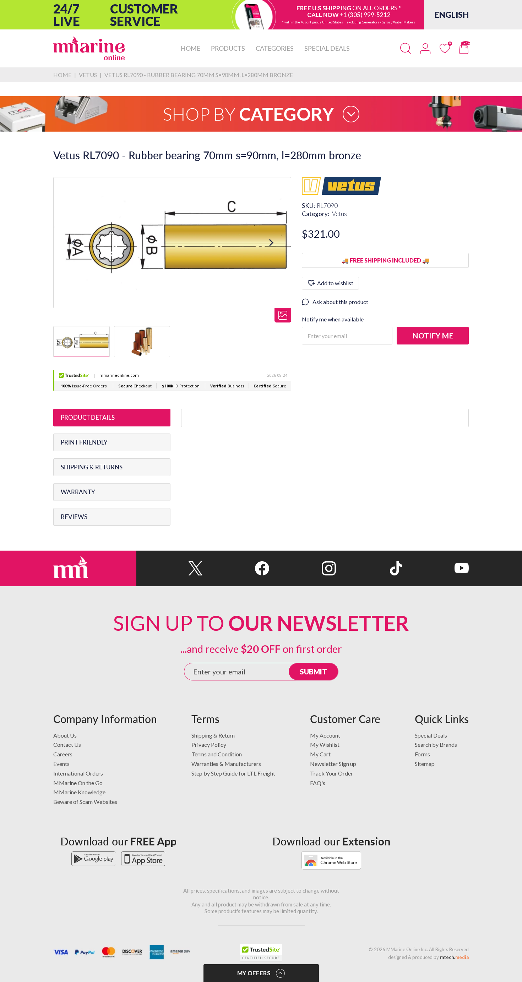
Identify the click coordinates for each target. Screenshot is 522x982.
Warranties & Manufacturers (226, 763)
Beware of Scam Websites (85, 801)
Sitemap (425, 763)
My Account (325, 735)
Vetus (339, 213)
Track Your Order (331, 773)
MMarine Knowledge (79, 792)
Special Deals (431, 735)
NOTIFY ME (432, 335)
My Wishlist (324, 744)
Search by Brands (436, 744)
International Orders (78, 773)
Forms (422, 754)
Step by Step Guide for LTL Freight (233, 773)
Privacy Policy (208, 744)
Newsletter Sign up (333, 763)
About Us (65, 735)
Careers (62, 754)
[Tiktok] (369, 568)
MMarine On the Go (78, 782)
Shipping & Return (213, 735)
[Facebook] (236, 568)
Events (61, 763)
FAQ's (317, 782)
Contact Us (67, 744)
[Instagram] (302, 568)
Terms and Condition (216, 754)
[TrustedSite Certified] (261, 952)
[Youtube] (435, 568)
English (452, 15)
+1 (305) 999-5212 (365, 14)
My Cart (320, 754)
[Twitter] (169, 568)
